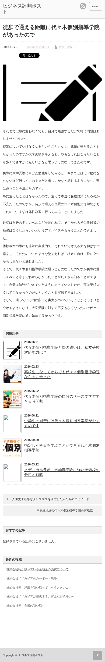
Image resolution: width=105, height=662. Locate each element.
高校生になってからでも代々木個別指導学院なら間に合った (62, 374)
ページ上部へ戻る (97, 655)
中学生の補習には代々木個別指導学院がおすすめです (62, 423)
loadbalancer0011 (38, 46)
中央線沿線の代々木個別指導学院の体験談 (65, 510)
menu (95, 6)
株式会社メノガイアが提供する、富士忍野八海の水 (40, 596)
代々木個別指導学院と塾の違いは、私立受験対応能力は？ (62, 349)
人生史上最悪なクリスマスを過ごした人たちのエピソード (50, 499)
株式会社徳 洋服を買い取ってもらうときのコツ (39, 587)
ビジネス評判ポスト (22, 9)
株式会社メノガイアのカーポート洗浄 (31, 578)
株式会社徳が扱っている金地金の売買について (37, 569)
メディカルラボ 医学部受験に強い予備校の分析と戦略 (62, 472)
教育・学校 (65, 46)
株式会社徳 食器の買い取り (25, 605)
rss (83, 6)
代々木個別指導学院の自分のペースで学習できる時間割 (62, 398)
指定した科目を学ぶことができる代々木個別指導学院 (62, 447)
